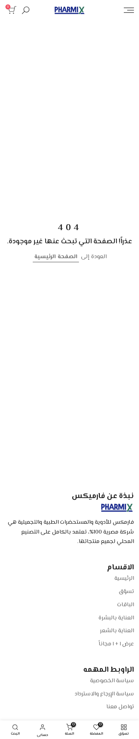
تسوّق (126, 591)
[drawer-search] (25, 10)
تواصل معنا (120, 707)
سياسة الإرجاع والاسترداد (104, 694)
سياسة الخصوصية (112, 680)
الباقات (125, 604)
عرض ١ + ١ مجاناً (116, 644)
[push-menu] (129, 10)
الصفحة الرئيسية (55, 256)
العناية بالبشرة (116, 618)
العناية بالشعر (117, 630)
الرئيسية (124, 578)
